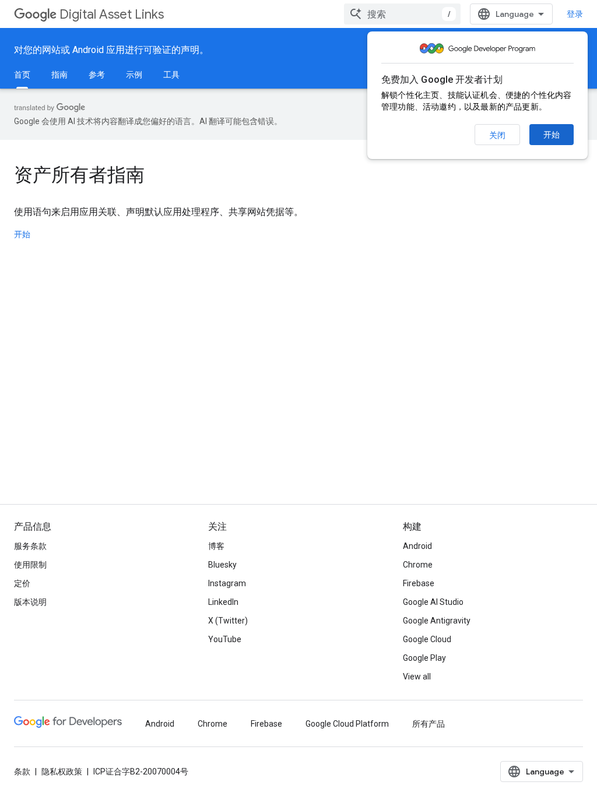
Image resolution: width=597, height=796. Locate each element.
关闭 (497, 135)
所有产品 (428, 723)
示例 (134, 74)
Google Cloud (427, 639)
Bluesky (222, 564)
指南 (59, 74)
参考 (97, 74)
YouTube (224, 639)
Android (417, 546)
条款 (22, 771)
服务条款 (30, 546)
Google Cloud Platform (347, 723)
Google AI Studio (433, 602)
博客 (216, 546)
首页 (22, 74)
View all (417, 676)
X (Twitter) (228, 620)
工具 (171, 74)
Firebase (418, 583)
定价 (22, 583)
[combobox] (402, 13)
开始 (551, 134)
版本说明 (30, 602)
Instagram (227, 583)
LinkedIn (223, 602)
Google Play (424, 658)
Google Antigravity (436, 620)
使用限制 (30, 564)
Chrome (418, 564)
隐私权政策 (61, 771)
